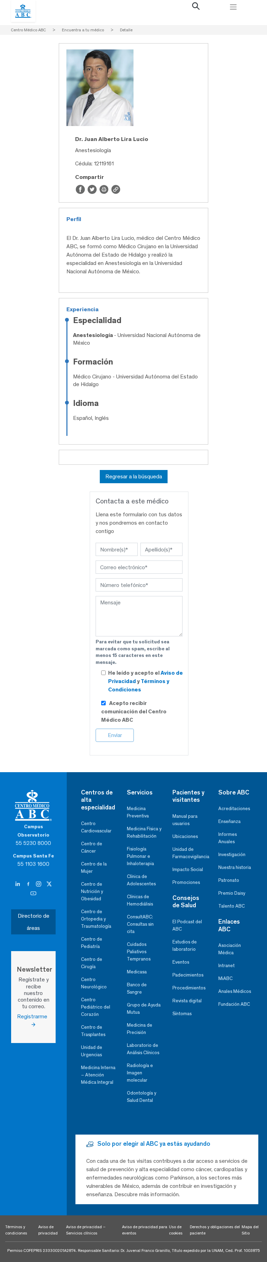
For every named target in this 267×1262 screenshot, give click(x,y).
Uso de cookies (176, 1230)
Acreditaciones (234, 809)
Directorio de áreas (33, 921)
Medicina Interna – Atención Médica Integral (98, 1075)
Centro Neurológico (94, 983)
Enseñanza (229, 821)
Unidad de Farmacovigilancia (189, 853)
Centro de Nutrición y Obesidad (92, 891)
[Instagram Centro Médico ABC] (39, 884)
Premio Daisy (231, 893)
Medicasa (137, 972)
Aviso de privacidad (48, 1230)
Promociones (186, 882)
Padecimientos (187, 975)
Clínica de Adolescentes (141, 880)
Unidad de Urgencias (91, 1051)
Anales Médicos (234, 991)
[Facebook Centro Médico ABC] (29, 884)
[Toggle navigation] (233, 7)
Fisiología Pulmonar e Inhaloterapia (140, 856)
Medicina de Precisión (139, 1028)
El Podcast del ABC (187, 925)
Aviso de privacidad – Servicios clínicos (86, 1230)
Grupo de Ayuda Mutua (144, 1008)
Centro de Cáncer (91, 847)
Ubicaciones (185, 836)
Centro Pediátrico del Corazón (95, 1007)
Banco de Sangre (137, 988)
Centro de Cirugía (91, 963)
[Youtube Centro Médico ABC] (33, 893)
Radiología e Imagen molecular (140, 1073)
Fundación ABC (234, 1004)
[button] (196, 8)
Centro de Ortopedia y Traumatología (96, 919)
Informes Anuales (227, 838)
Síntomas (182, 1014)
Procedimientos (188, 988)
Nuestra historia (234, 867)
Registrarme (33, 1016)
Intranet (226, 966)
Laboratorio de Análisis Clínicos (143, 1049)
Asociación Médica (229, 949)
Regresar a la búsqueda (133, 476)
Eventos (180, 962)
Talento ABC (231, 906)
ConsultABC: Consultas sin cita (140, 924)
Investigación (231, 854)
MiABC (225, 978)
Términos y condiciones (16, 1230)
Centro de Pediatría (91, 942)
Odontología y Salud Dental (141, 1096)
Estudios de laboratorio (184, 945)
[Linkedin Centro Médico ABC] (18, 884)
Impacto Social (187, 869)
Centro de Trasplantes (93, 1030)
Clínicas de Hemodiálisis (140, 900)
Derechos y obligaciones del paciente (215, 1230)
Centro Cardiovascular (96, 827)
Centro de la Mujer (94, 867)
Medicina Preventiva (138, 812)
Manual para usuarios (184, 819)
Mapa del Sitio (250, 1230)
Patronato (228, 880)
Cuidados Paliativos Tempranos (139, 951)
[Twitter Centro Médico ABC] (49, 884)
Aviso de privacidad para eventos (144, 1230)
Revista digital (187, 1001)
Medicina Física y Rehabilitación (144, 832)
